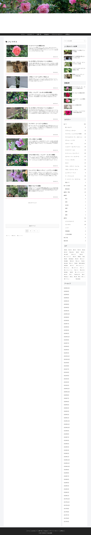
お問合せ (62, 530)
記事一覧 (40, 530)
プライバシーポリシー (54, 530)
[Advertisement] (45, 23)
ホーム (28, 530)
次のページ (32, 226)
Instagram (46, 530)
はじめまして (34, 530)
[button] (84, 41)
